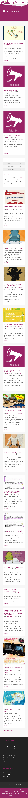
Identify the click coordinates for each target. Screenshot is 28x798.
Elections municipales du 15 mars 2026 (13, 207)
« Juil (4, 761)
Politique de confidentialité (14, 784)
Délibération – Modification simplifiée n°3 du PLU (11, 590)
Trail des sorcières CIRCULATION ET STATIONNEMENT (13, 284)
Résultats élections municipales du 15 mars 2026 (13, 175)
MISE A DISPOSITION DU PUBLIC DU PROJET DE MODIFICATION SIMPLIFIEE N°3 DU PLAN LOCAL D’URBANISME (13, 612)
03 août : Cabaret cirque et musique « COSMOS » (13, 43)
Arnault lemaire (9, 616)
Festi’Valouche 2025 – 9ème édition (13, 567)
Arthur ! (6, 708)
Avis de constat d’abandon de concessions (12, 371)
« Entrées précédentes (8, 730)
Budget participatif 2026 (10, 90)
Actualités (20, 46)
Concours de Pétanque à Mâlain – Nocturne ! (13, 411)
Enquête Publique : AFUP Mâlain (12, 136)
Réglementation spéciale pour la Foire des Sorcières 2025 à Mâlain (13, 451)
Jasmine (8, 46)
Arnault (7, 137)
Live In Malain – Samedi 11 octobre (13, 324)
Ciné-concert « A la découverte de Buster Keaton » (13, 668)
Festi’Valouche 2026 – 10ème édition (14, 247)
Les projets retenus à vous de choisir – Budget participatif (12, 492)
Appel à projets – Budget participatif (14, 530)
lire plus (6, 60)
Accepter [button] (16, 795)
